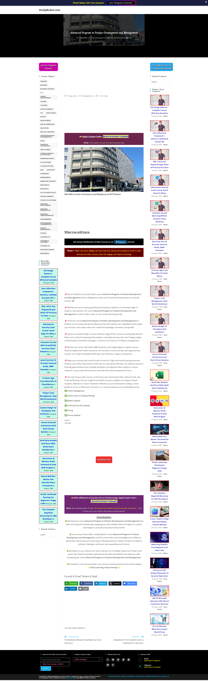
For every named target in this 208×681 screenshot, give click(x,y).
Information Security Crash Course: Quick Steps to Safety (159, 190)
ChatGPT (43, 101)
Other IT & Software (48, 200)
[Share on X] (108, 660)
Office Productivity (48, 193)
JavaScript (51, 170)
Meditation (44, 185)
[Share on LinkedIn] (123, 660)
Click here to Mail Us (152, 661)
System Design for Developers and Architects (48, 411)
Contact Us (165, 676)
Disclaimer (131, 676)
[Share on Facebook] (113, 660)
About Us (140, 676)
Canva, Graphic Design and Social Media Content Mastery (159, 522)
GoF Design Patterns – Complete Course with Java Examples (159, 110)
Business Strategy (47, 89)
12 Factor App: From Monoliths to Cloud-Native (48, 381)
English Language (47, 132)
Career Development (45, 97)
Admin (165, 116)
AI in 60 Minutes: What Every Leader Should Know (159, 629)
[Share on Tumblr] (113, 665)
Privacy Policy (120, 676)
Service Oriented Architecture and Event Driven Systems (159, 357)
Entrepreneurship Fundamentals (47, 136)
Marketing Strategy (48, 181)
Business (43, 85)
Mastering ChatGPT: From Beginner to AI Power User (159, 547)
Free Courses (72, 628)
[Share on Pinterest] (118, 660)
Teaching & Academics (44, 241)
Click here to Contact (152, 667)
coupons (43, 105)
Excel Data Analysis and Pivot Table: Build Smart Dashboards (159, 385)
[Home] (77, 38)
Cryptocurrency (46, 109)
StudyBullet (81, 628)
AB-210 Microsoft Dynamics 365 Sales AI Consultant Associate (159, 601)
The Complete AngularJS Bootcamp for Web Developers (159, 496)
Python (43, 233)
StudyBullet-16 (88, 96)
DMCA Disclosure (152, 676)
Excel (42, 141)
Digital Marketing (47, 124)
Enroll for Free (104, 460)
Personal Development (45, 204)
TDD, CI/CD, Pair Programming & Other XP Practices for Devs (159, 165)
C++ (41, 93)
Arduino (43, 81)
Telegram (121, 242)
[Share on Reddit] (108, 665)
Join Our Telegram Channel (48, 67)
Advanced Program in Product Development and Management (111, 38)
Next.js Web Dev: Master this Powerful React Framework (159, 439)
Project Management (45, 228)
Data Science (51, 113)
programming (45, 219)
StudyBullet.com (49, 10)
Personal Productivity (45, 209)
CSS (41, 113)
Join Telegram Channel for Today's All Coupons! (161, 67)
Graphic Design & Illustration (47, 154)
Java (42, 170)
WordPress (44, 253)
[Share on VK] (128, 660)
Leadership (44, 174)
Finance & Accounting (45, 145)
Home (111, 676)
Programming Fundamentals (46, 223)
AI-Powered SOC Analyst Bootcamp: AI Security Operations (160, 573)
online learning (46, 196)
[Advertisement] (104, 79)
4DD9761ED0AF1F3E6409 (116, 136)
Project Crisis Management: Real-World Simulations (48, 396)
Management (45, 177)
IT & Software (45, 162)
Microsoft (44, 189)
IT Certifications (46, 166)
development (45, 120)
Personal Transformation (47, 214)
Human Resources (47, 158)
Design (43, 117)
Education (44, 128)
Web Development (47, 250)
